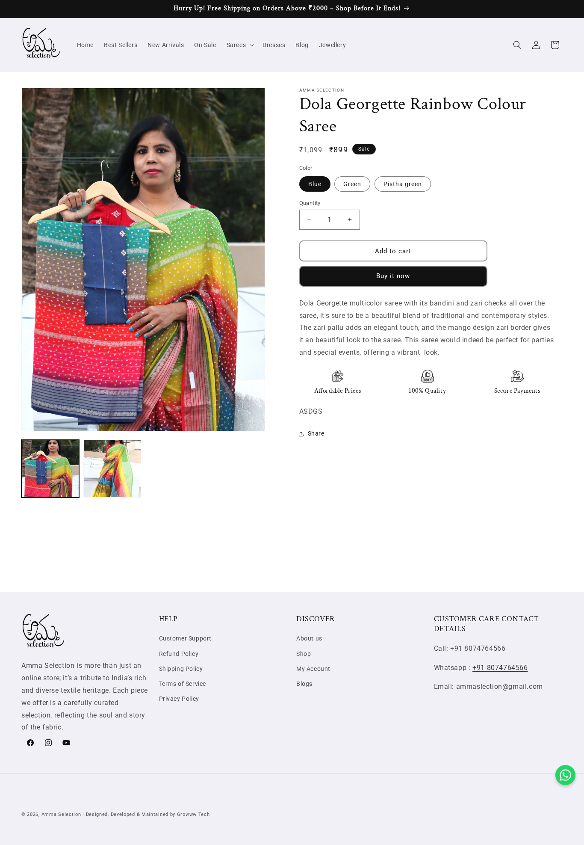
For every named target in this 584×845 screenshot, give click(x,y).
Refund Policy (179, 653)
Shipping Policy (181, 668)
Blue (314, 183)
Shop (303, 653)
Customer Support (185, 638)
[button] (239, 45)
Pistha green (402, 183)
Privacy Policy (179, 698)
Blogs (304, 683)
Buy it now (393, 276)
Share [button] (316, 433)
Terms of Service (182, 683)
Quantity (310, 202)
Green (352, 183)
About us (309, 638)
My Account (313, 668)
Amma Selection (61, 814)
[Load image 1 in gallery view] (50, 469)
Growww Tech (193, 814)
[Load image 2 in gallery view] (112, 469)
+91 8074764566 (500, 668)
